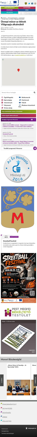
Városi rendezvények (13, 17)
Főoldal (4, 17)
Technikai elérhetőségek (8, 433)
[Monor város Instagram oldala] (35, 4)
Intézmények (8, 102)
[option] (18, 381)
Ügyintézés (26, 7)
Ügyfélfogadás (8, 97)
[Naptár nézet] (34, 120)
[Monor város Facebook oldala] (32, 4)
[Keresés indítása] (34, 92)
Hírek (27, 10)
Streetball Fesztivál (8, 134)
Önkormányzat (9, 7)
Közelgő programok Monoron (10, 119)
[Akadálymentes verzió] (26, 3)
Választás (9, 12)
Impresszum (5, 428)
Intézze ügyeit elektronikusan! (10, 115)
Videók (24, 102)
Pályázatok (7, 105)
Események (22, 17)
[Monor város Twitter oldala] (29, 4)
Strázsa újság (8, 108)
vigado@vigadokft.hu (20, 55)
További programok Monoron (13, 148)
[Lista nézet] (32, 120)
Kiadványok (25, 100)
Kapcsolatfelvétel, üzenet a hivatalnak (12, 111)
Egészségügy (8, 100)
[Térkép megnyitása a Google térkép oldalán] (18, 72)
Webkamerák (26, 97)
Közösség (9, 10)
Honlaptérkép (5, 431)
